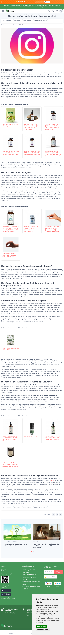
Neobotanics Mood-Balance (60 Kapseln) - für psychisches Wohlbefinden (10, 152)
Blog (32, 14)
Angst (52, 480)
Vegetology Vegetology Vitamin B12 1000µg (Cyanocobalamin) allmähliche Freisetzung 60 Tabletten (53, 229)
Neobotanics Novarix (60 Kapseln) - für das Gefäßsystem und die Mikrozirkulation (31, 229)
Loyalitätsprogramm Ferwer (29, 574)
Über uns (3, 569)
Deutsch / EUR (51, 577)
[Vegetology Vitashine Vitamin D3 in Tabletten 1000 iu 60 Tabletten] (10, 244)
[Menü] (3, 11)
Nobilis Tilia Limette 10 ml (31, 436)
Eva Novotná (7, 541)
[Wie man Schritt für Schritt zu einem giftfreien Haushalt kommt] (17, 532)
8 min (14, 25)
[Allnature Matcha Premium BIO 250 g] (10, 115)
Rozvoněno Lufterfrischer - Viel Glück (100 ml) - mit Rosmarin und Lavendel (53, 437)
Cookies (24, 590)
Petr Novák (35, 541)
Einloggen (58, 572)
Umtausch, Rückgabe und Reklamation (28, 571)
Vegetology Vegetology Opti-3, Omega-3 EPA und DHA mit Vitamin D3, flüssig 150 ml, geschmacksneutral (53, 153)
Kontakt (24, 576)
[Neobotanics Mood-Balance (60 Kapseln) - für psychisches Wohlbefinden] (10, 142)
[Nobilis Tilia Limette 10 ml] (32, 426)
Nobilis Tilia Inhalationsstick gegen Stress (10, 348)
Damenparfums (7, 20)
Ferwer (27, 14)
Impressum (25, 588)
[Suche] (49, 11)
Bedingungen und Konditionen (29, 577)
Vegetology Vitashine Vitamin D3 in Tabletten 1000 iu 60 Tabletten (9, 255)
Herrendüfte (17, 20)
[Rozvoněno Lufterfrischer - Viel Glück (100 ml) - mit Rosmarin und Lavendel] (53, 426)
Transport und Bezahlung (28, 569)
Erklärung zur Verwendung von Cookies (30, 583)
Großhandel (4, 571)
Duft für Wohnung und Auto (40, 20)
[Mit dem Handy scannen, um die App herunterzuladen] (5, 579)
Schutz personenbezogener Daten (31, 586)
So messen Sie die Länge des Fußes (31, 581)
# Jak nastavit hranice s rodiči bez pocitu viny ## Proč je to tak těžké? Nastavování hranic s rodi (46, 545)
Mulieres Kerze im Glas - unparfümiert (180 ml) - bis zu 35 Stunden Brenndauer (10, 464)
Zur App (47, 1)
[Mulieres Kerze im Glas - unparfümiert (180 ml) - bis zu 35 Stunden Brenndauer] (10, 453)
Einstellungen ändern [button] (42, 629)
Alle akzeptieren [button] (41, 626)
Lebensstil (37, 14)
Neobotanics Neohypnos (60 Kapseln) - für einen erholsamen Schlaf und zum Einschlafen (52, 127)
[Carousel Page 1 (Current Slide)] (31, 551)
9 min (15, 541)
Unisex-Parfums (27, 20)
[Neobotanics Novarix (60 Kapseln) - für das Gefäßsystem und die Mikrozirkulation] (32, 217)
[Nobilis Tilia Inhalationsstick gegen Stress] (10, 338)
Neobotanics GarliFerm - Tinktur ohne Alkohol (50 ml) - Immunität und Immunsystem (31, 127)
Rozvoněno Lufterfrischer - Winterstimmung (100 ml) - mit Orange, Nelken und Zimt (10, 438)
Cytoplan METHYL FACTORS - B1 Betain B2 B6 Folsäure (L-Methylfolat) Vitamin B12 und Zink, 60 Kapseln (10, 229)
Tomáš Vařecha (5, 25)
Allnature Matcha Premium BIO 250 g (10, 125)
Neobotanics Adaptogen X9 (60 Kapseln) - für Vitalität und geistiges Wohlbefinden (32, 152)
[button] (6, 590)
